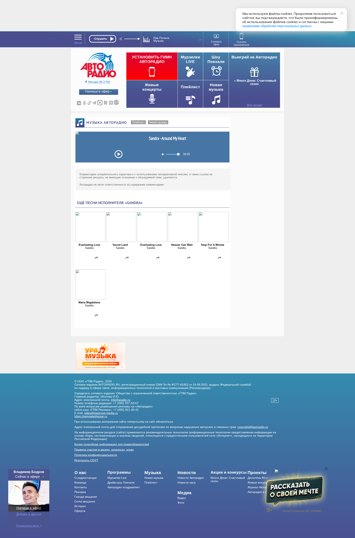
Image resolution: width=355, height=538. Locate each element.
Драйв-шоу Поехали (121, 482)
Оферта (79, 510)
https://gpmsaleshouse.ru (90, 416)
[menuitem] (90, 472)
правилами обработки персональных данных (276, 26)
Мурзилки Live (117, 477)
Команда (80, 482)
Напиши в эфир (97, 91)
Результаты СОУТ (86, 460)
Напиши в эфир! (28, 508)
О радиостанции (85, 477)
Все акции (254, 105)
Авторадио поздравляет (123, 487)
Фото (181, 502)
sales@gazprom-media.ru (101, 413)
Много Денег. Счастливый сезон (256, 82)
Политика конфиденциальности (95, 455)
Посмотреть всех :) (28, 525)
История (80, 506)
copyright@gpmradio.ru (252, 427)
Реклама (80, 492)
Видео (182, 498)
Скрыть (44, 466)
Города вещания (85, 496)
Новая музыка (158, 122)
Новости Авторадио (191, 477)
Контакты (80, 487)
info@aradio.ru (120, 399)
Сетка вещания (84, 501)
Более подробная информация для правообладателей (111, 444)
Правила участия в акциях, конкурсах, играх (104, 449)
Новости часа (187, 482)
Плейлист (138, 122)
